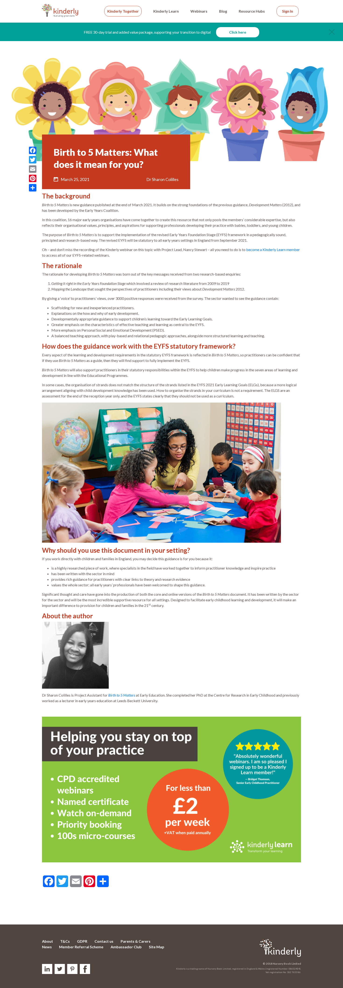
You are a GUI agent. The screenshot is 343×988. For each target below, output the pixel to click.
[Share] (32, 187)
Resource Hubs (252, 11)
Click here (237, 32)
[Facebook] (32, 150)
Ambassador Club (126, 947)
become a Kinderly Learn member (273, 249)
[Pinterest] (32, 178)
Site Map (156, 947)
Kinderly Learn (166, 11)
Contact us (103, 941)
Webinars (198, 11)
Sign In (287, 11)
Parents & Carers (135, 941)
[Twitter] (32, 159)
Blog (223, 11)
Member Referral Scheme (81, 947)
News (47, 947)
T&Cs (65, 941)
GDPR (82, 941)
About (47, 941)
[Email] (32, 169)
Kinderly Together (123, 11)
